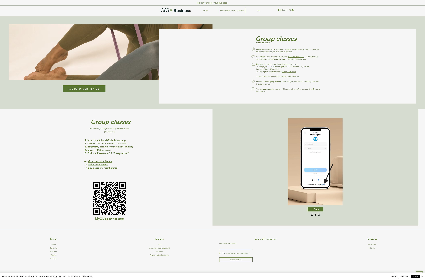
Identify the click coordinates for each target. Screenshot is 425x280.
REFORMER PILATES (296, 57)
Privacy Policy (87, 276)
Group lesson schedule (100, 161)
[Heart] (253, 57)
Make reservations (98, 164)
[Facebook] (315, 214)
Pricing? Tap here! (289, 72)
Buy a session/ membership (102, 167)
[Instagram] (318, 214)
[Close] (422, 276)
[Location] (253, 49)
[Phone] (253, 89)
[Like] (253, 81)
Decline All (404, 276)
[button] (291, 10)
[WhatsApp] (312, 214)
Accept (415, 276)
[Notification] (253, 64)
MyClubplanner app (115, 140)
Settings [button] (394, 276)
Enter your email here (228, 243)
